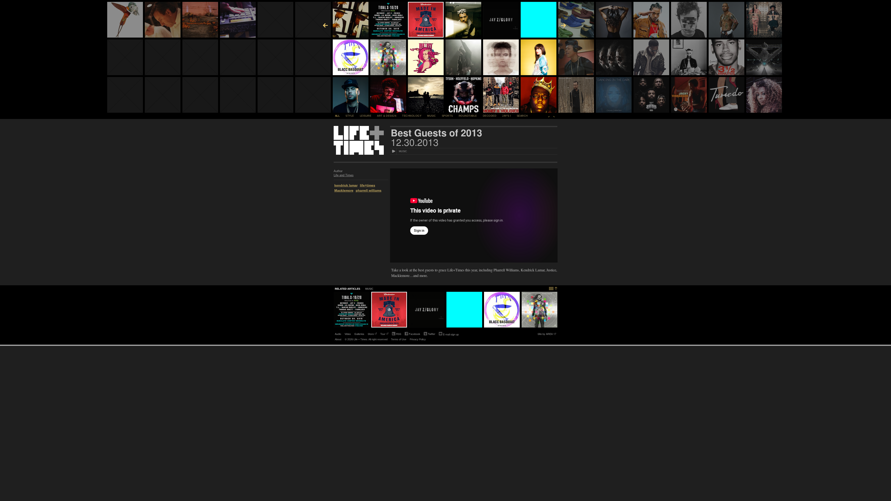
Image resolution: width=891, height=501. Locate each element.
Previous (548, 115)
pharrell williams (368, 190)
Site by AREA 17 (547, 334)
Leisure (365, 115)
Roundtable (468, 115)
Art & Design (386, 115)
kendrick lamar (346, 185)
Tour (382, 334)
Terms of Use (398, 339)
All (337, 115)
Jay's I (506, 115)
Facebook (412, 334)
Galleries (359, 334)
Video (348, 334)
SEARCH (522, 115)
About (338, 339)
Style (349, 115)
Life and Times (344, 175)
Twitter (429, 334)
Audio (338, 334)
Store (371, 334)
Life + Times (359, 140)
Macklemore (343, 190)
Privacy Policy (418, 339)
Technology (411, 115)
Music (431, 115)
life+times (367, 185)
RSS (398, 334)
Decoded (490, 115)
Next (554, 115)
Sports (447, 115)
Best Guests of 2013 (436, 132)
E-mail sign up (451, 334)
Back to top (553, 288)
